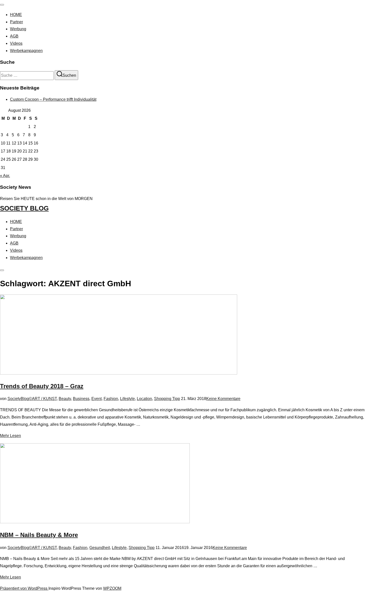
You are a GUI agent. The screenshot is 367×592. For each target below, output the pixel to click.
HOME (16, 14)
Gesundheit (99, 548)
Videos (16, 43)
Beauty (65, 398)
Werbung (18, 29)
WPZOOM (112, 588)
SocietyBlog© (19, 398)
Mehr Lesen (10, 436)
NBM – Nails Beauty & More (39, 535)
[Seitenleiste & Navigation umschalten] (2, 270)
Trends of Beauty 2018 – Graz (41, 386)
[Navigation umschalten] (2, 5)
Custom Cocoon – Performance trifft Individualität (53, 99)
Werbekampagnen (26, 50)
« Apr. (5, 176)
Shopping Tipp (167, 398)
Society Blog (24, 208)
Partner (16, 22)
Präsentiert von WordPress (24, 588)
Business (81, 398)
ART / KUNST (44, 398)
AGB (14, 36)
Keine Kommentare (223, 398)
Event (96, 398)
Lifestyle (127, 398)
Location (144, 398)
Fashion (111, 398)
